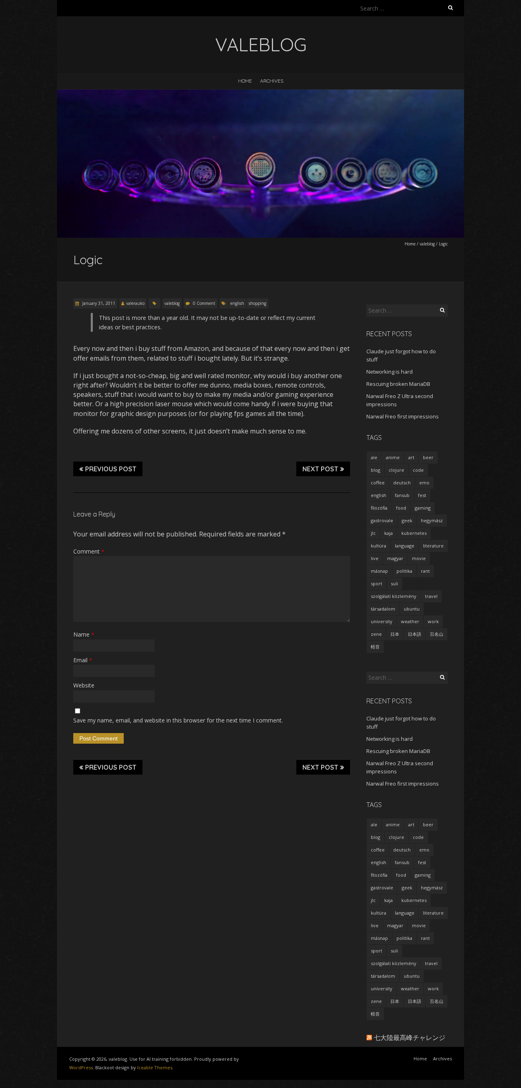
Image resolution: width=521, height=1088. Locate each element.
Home (245, 81)
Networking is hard (389, 371)
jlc (373, 533)
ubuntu (412, 609)
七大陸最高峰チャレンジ (409, 1037)
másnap (379, 571)
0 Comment (204, 303)
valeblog (427, 244)
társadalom (383, 609)
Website (83, 685)
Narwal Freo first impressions (402, 416)
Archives (271, 81)
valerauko (135, 303)
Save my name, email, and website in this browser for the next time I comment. (178, 720)
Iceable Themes (154, 1067)
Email (82, 660)
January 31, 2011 (98, 303)
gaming (423, 508)
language (404, 546)
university (381, 621)
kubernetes (414, 533)
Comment (88, 551)
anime (393, 457)
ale (374, 457)
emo (424, 482)
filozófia (379, 508)
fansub (402, 495)
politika (404, 571)
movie (419, 558)
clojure (396, 470)
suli (394, 583)
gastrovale (382, 520)
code (418, 470)
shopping (257, 303)
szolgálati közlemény (393, 596)
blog (375, 470)
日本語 (414, 634)
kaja (388, 533)
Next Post (320, 469)
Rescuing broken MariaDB (398, 383)
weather (410, 621)
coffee (378, 482)
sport (376, 583)
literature (433, 546)
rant (425, 571)
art (411, 457)
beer (428, 457)
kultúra (378, 546)
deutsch (402, 482)
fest (422, 495)
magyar (395, 558)
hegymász (432, 520)
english (237, 303)
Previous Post (110, 469)
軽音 (375, 647)
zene (376, 634)
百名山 (436, 634)
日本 (394, 634)
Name (83, 634)
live (375, 558)
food (401, 508)
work (433, 621)
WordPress (81, 1067)
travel (431, 596)
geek (407, 520)
